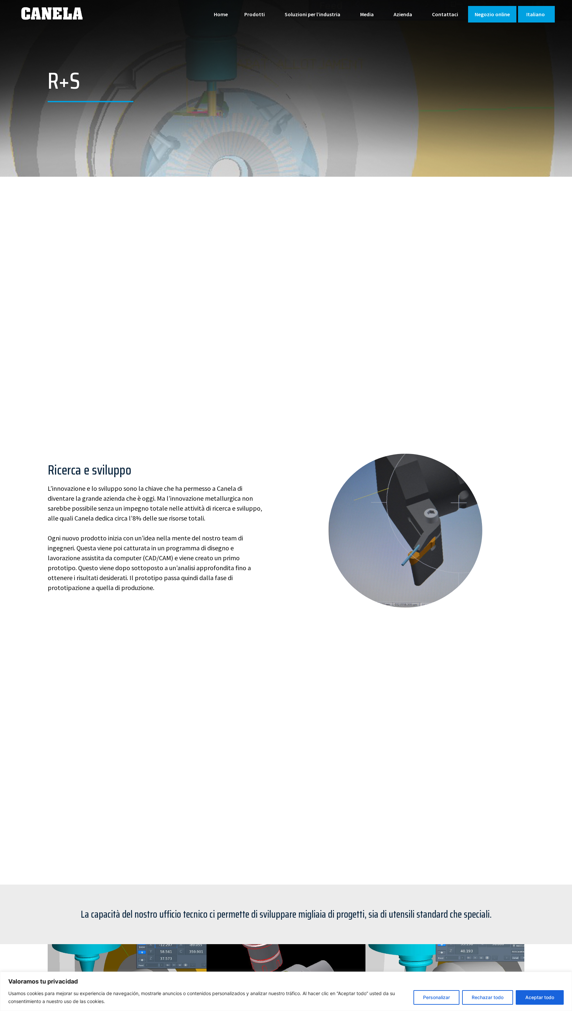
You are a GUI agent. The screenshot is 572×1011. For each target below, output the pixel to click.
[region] (286, 991)
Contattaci (445, 14)
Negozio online (492, 14)
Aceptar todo (539, 997)
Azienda (403, 14)
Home (221, 14)
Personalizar (436, 997)
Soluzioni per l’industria (312, 14)
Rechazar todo (487, 997)
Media (367, 14)
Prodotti (254, 14)
